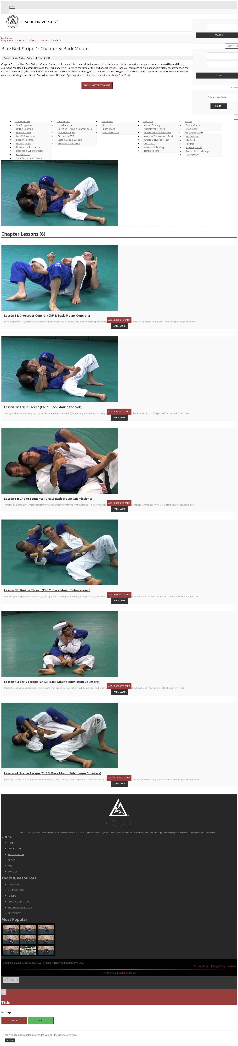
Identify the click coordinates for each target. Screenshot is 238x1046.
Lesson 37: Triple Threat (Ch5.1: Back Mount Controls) (43, 407)
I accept (9, 1040)
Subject (32, 40)
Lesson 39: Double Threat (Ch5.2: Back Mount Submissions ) (47, 590)
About (11, 860)
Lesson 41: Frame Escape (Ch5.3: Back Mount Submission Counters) (52, 773)
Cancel (14, 1020)
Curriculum (20, 40)
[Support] (12, 3)
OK (40, 1020)
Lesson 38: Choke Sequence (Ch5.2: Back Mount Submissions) (48, 499)
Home (11, 842)
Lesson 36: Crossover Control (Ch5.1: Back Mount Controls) (47, 315)
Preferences (14, 913)
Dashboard (6, 38)
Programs (6, 40)
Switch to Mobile (127, 972)
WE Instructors (110, 132)
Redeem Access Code (19, 901)
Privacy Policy (218, 966)
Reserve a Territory (69, 143)
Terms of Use (201, 966)
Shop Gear (191, 128)
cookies (28, 1034)
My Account (193, 154)
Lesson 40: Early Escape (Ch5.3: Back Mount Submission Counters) (51, 682)
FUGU (80, 962)
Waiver (231, 966)
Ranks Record (151, 150)
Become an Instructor (20, 907)
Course (43, 40)
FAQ (10, 866)
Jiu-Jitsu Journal (16, 890)
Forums (12, 895)
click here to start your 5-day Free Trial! (108, 75)
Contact (12, 871)
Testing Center (16, 854)
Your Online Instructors (29, 158)
